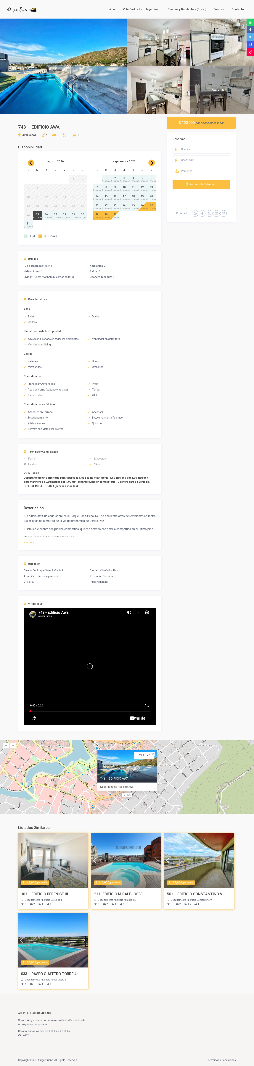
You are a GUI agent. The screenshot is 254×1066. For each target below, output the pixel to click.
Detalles (33, 259)
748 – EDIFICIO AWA (114, 778)
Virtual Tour (35, 603)
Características (37, 299)
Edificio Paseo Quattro (54, 979)
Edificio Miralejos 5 (125, 899)
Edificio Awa (29, 134)
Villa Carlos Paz (109, 570)
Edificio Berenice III (52, 899)
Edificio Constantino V (200, 899)
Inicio (111, 9)
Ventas (219, 9)
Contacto (238, 9)
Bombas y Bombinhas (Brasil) (187, 9)
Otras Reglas (31, 472)
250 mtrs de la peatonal (45, 576)
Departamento (32, 899)
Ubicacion (34, 563)
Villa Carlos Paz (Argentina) (141, 9)
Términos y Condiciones (43, 451)
